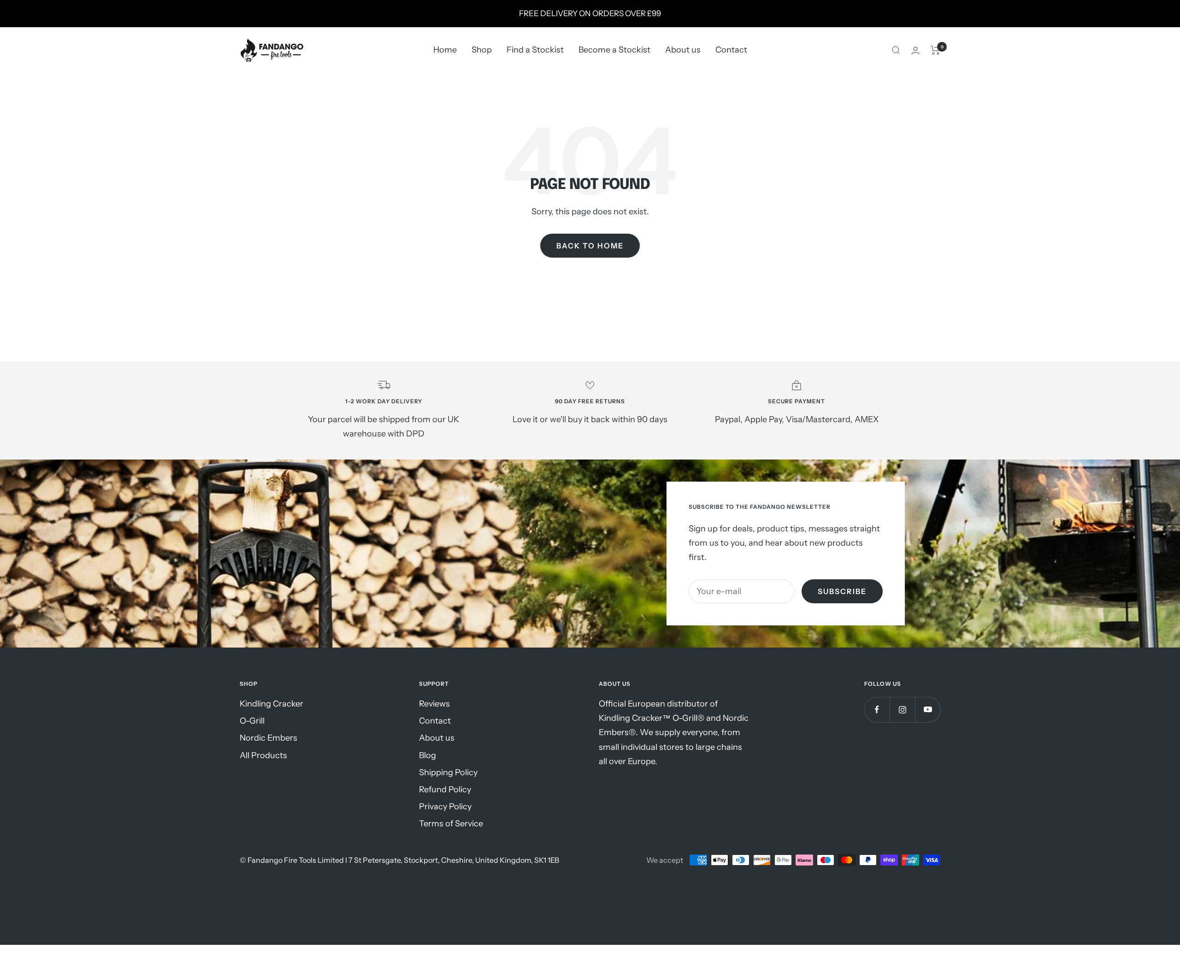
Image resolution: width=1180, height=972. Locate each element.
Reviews (434, 704)
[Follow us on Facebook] (877, 709)
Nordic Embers (268, 738)
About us (683, 50)
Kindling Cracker (271, 704)
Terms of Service (451, 824)
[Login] (915, 50)
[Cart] (935, 50)
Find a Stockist (535, 50)
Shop (482, 50)
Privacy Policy (445, 806)
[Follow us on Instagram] (902, 709)
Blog (427, 755)
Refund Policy (445, 789)
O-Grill (252, 721)
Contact (731, 50)
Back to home (590, 245)
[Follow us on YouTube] (927, 709)
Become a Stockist (614, 50)
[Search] (896, 50)
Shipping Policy (448, 772)
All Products (263, 755)
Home (445, 50)
